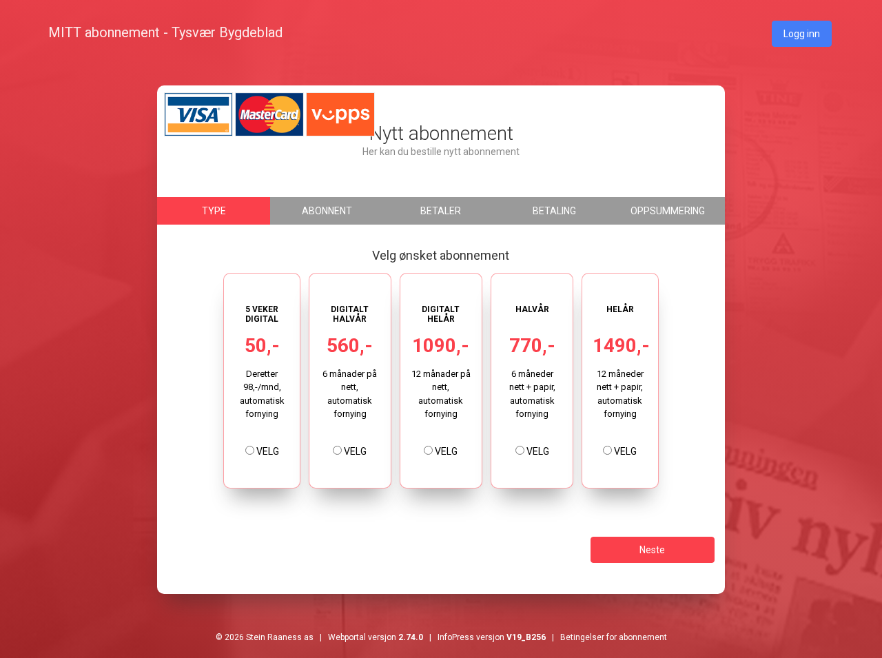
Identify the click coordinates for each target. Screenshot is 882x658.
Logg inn (801, 33)
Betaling (554, 210)
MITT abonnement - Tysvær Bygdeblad (165, 32)
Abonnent (327, 210)
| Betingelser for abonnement (606, 637)
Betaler (440, 210)
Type (214, 210)
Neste (652, 549)
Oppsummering (667, 210)
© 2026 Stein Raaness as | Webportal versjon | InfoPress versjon (381, 637)
